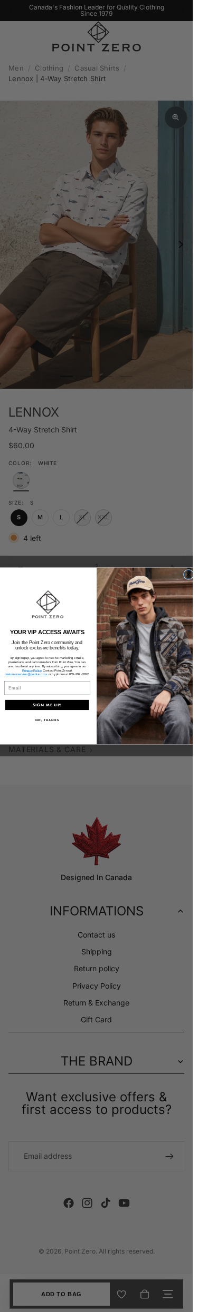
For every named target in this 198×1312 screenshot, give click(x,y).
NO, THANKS (47, 720)
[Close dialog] (188, 574)
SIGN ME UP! (46, 705)
